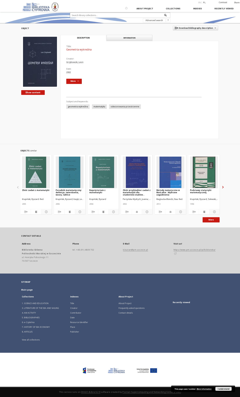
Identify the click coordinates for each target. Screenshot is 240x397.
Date (72, 317)
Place (72, 327)
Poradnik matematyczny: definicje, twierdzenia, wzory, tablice (69, 192)
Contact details (126, 312)
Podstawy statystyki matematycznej (200, 191)
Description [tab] (83, 38)
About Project (144, 8)
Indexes (197, 8)
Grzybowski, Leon (74, 62)
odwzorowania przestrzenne (125, 106)
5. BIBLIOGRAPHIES (31, 317)
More (211, 220)
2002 (68, 72)
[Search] (165, 15)
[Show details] (46, 212)
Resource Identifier (79, 322)
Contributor (75, 312)
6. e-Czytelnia (28, 322)
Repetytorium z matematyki (97, 191)
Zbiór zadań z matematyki (35, 190)
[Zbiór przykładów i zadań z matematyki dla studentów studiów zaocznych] (137, 172)
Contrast (223, 2)
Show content (32, 92)
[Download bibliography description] (25, 212)
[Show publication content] (36, 212)
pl (204, 2)
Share (237, 2)
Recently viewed (224, 8)
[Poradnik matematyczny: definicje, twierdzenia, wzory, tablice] (69, 172)
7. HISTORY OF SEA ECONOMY (36, 327)
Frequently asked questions (132, 308)
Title (72, 303)
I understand (223, 388)
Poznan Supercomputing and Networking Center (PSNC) (151, 392)
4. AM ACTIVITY (29, 312)
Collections (173, 8)
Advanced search (154, 20)
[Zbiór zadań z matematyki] (36, 172)
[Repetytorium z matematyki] (103, 172)
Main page (27, 289)
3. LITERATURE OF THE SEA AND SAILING (40, 308)
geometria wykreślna (78, 106)
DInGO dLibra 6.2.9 (90, 392)
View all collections (31, 339)
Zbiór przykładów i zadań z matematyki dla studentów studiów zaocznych (137, 192)
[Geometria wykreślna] (40, 62)
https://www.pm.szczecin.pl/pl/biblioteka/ (195, 249)
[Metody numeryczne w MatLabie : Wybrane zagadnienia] (170, 172)
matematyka (99, 106)
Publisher (74, 331)
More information (204, 389)
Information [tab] (129, 38)
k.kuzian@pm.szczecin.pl (135, 249)
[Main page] (126, 6)
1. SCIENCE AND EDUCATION (35, 303)
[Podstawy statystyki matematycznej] (204, 172)
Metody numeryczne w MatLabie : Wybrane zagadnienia (168, 192)
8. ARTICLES (27, 331)
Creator (74, 308)
